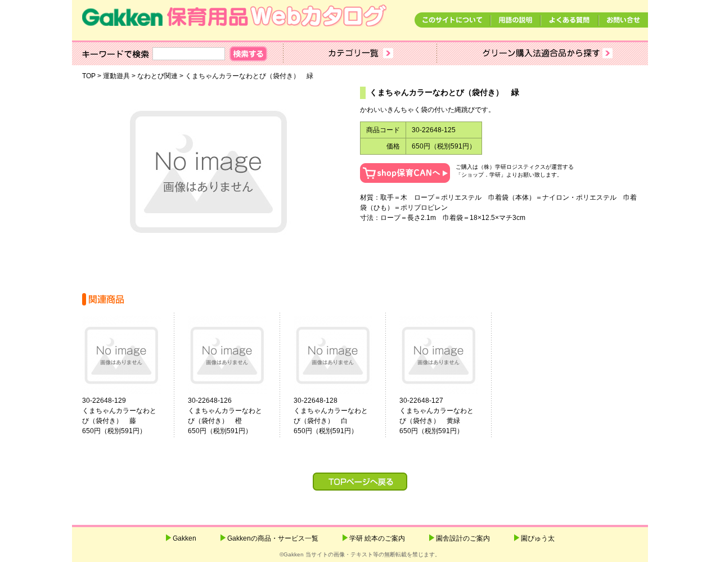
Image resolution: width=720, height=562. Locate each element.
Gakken (184, 538)
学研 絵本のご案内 (377, 538)
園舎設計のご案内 (463, 538)
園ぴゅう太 (538, 538)
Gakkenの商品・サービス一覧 (272, 538)
